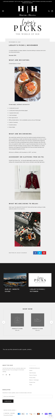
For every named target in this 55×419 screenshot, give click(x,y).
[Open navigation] (3, 11)
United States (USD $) (9, 410)
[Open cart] (52, 11)
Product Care (32, 382)
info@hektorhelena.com (34, 368)
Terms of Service (33, 375)
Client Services (32, 373)
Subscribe (8, 401)
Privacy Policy (32, 377)
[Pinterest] (9, 374)
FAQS (30, 384)
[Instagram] (6, 374)
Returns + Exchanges (34, 380)
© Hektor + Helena (9, 413)
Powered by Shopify (8, 415)
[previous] (3, 322)
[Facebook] (3, 374)
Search (30, 370)
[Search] (49, 11)
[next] (51, 322)
